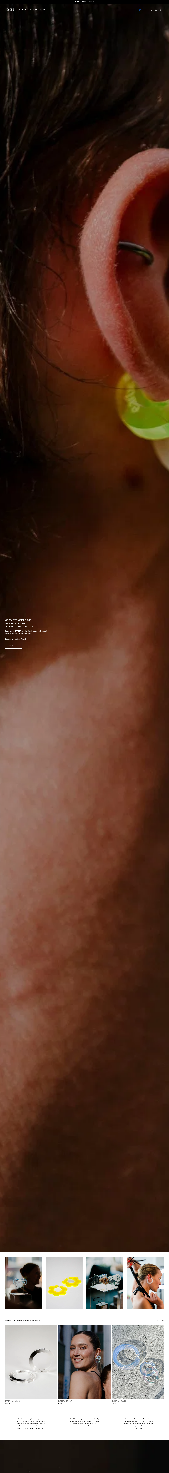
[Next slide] (53, 1362)
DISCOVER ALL (13, 645)
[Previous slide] (8, 1362)
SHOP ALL (160, 1321)
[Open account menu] (156, 9)
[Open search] (150, 9)
